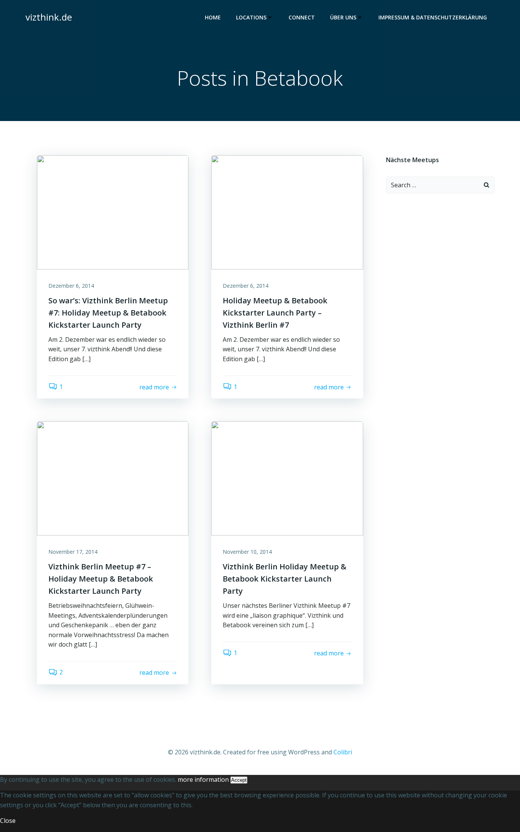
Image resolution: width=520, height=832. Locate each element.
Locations (251, 17)
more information (203, 779)
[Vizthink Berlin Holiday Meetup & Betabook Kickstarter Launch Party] (287, 478)
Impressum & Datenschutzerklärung (432, 17)
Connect (302, 17)
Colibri (342, 752)
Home (213, 17)
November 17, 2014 (72, 551)
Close (8, 820)
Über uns (343, 17)
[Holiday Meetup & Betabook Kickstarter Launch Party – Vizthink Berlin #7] (287, 211)
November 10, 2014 (247, 551)
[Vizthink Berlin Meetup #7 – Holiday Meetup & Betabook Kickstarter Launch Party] (112, 478)
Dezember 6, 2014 (71, 285)
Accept (239, 780)
